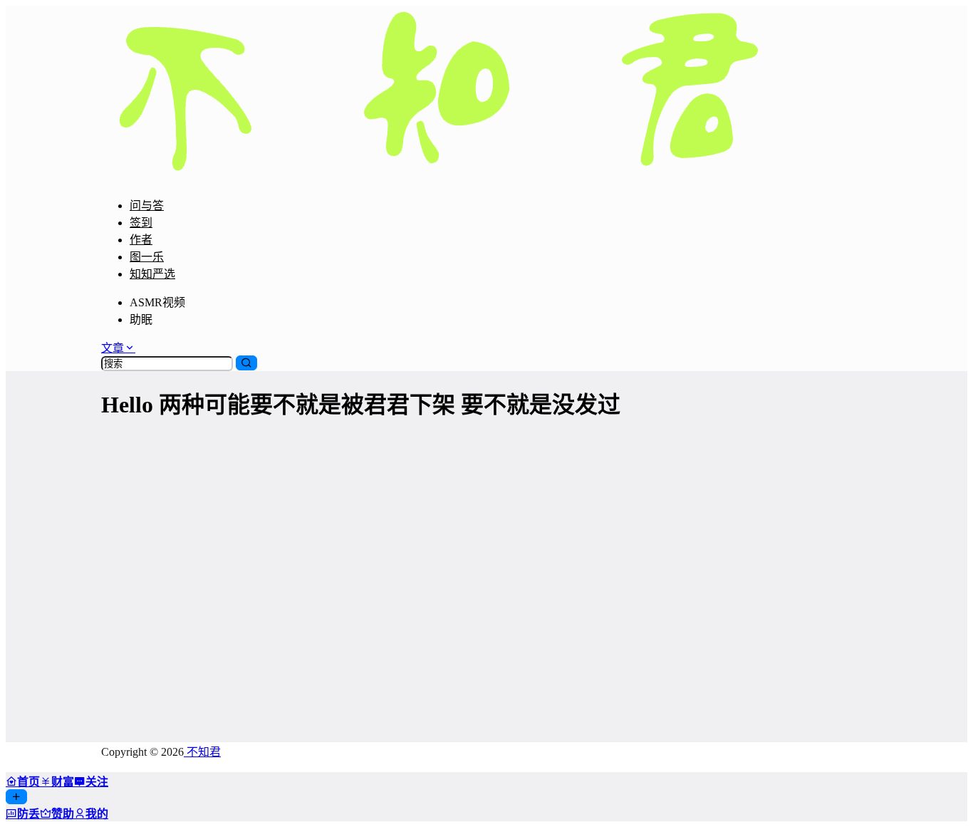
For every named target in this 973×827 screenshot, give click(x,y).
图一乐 (147, 257)
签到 (141, 223)
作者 (141, 240)
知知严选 (152, 274)
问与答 (147, 205)
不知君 (202, 752)
